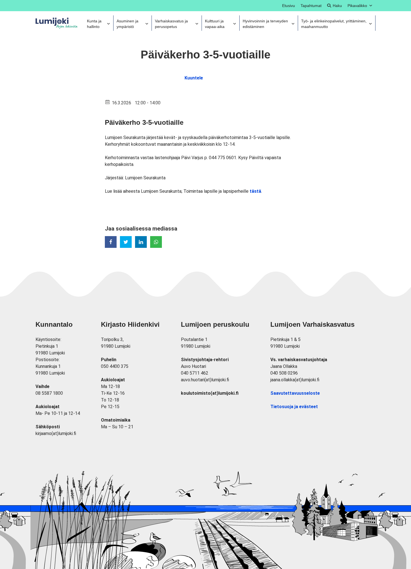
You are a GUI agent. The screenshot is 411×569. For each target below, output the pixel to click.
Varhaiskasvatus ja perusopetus (171, 24)
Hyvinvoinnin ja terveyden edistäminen (265, 24)
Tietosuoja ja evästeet (294, 406)
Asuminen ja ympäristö (127, 24)
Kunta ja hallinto (94, 24)
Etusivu (288, 5)
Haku (337, 5)
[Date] (108, 101)
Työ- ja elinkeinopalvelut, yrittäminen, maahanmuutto (334, 24)
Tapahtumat (311, 5)
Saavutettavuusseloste (295, 393)
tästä (255, 191)
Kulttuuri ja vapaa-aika (215, 24)
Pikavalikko (357, 5)
